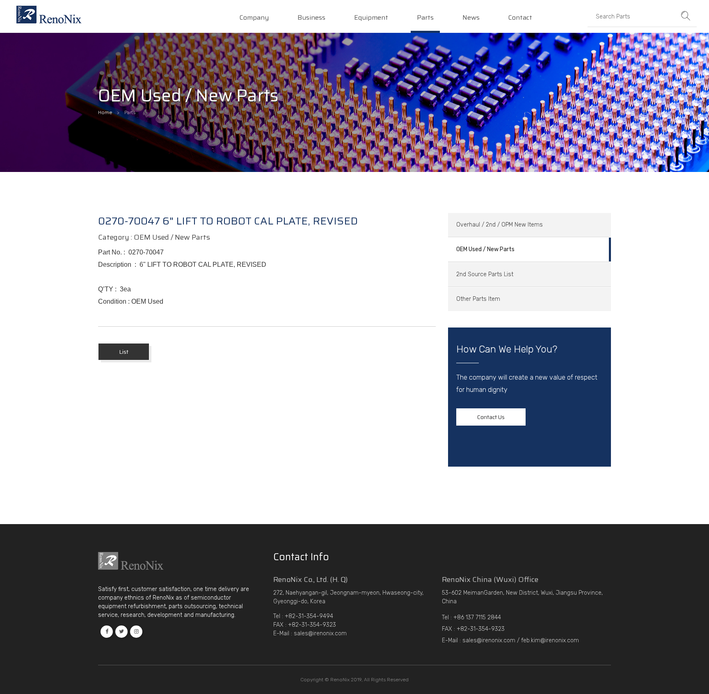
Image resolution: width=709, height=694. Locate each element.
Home (105, 112)
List (123, 351)
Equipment (371, 18)
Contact (520, 18)
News (471, 18)
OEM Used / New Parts (485, 249)
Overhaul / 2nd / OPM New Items (499, 224)
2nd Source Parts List (484, 274)
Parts (425, 18)
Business (311, 18)
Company (254, 18)
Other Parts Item (478, 298)
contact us (491, 416)
